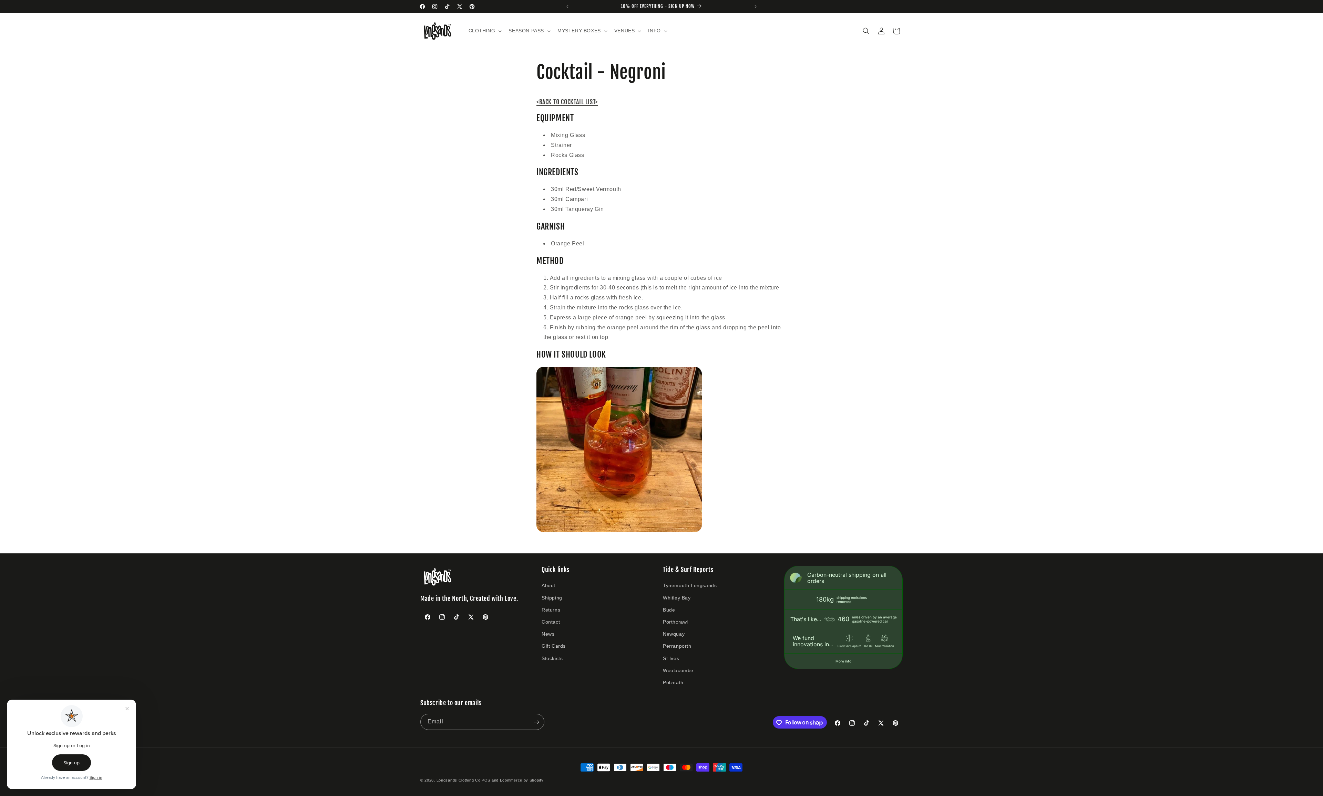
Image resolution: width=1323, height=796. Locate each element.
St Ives (671, 658)
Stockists (552, 658)
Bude (669, 610)
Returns (551, 610)
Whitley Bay (677, 598)
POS (486, 780)
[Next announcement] (755, 6)
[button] (484, 30)
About (548, 585)
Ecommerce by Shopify (522, 780)
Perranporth (677, 646)
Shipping (552, 598)
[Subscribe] (536, 722)
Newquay (674, 634)
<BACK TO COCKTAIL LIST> (567, 102)
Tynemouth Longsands (690, 585)
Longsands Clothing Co (459, 780)
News (548, 634)
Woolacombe (678, 670)
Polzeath (673, 682)
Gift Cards (554, 646)
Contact (551, 622)
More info (843, 661)
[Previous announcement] (567, 6)
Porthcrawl (675, 622)
